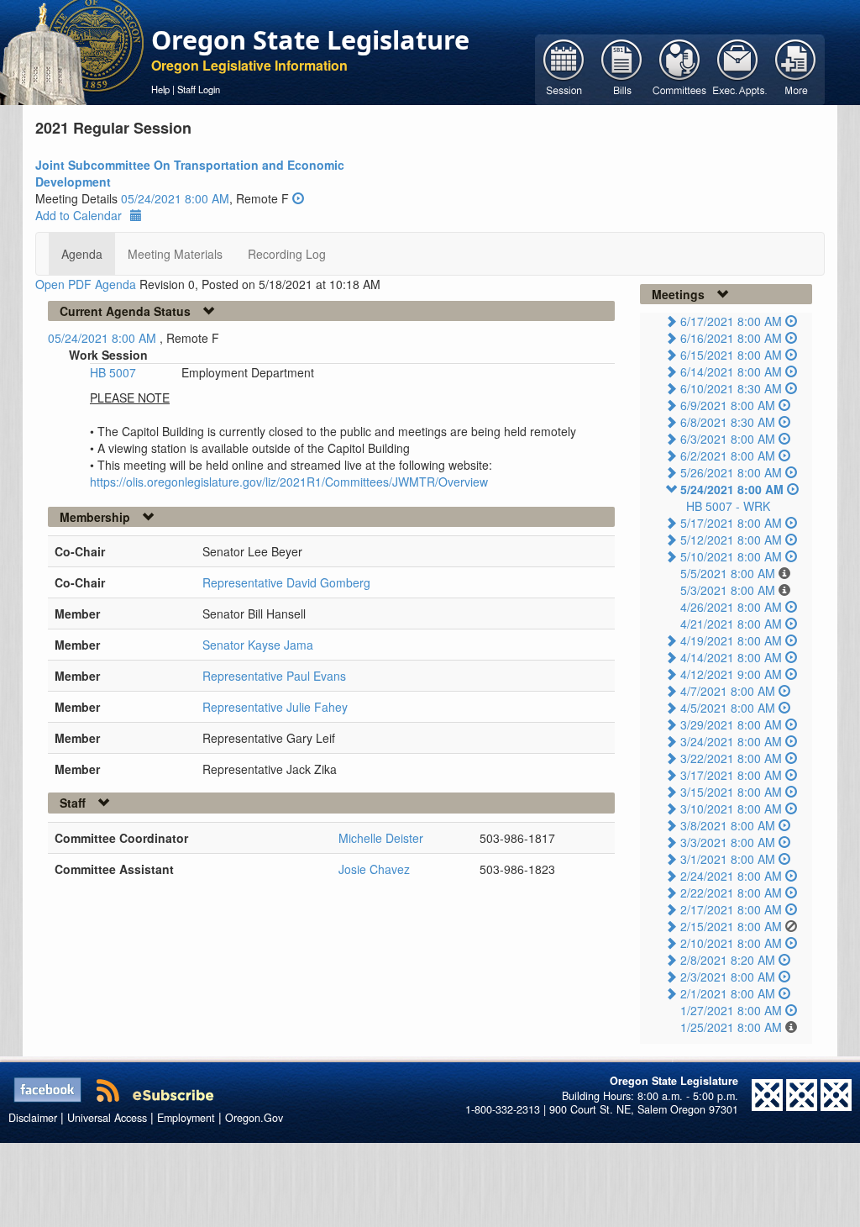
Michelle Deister (380, 837)
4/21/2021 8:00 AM (731, 623)
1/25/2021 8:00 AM (731, 1027)
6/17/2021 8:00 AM (731, 321)
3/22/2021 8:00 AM (731, 758)
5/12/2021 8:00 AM (731, 539)
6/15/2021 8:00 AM (731, 354)
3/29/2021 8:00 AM (731, 724)
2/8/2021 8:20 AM (727, 959)
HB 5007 (113, 372)
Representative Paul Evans (274, 675)
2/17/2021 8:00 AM (731, 909)
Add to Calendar (78, 215)
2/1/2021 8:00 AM (727, 993)
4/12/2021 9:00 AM (731, 674)
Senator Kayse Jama (257, 644)
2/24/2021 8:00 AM (731, 875)
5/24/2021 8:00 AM (732, 489)
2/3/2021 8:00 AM (727, 976)
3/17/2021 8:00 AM (731, 774)
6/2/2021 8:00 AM (727, 455)
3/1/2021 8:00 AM (727, 858)
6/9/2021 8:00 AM (727, 405)
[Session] (564, 68)
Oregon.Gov (254, 1117)
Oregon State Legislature (310, 39)
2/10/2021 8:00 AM (731, 943)
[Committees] (680, 68)
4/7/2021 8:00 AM (727, 690)
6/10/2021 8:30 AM (731, 388)
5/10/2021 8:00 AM (731, 556)
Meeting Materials (175, 253)
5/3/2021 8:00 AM (727, 590)
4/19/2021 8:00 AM (731, 640)
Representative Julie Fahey (275, 706)
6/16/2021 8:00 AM (731, 337)
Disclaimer (32, 1117)
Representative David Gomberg (286, 582)
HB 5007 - (728, 506)
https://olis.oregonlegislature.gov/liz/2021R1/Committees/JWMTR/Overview (289, 481)
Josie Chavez (374, 869)
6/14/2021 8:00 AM (731, 371)
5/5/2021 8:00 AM (727, 573)
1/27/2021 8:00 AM (731, 1010)
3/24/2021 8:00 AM (731, 741)
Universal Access (107, 1117)
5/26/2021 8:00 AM (731, 472)
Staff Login (198, 89)
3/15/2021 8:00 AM (731, 791)
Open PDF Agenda (85, 284)
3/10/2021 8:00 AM (731, 808)
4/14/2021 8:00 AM (731, 657)
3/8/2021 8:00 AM (727, 825)
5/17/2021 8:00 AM (731, 522)
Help (160, 89)
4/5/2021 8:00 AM (727, 707)
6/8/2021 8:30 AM (727, 421)
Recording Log (287, 253)
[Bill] (622, 68)
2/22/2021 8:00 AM (731, 892)
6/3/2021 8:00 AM (727, 438)
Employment (186, 1117)
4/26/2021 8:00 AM (731, 606)
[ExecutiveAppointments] (738, 68)
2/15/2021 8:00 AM (731, 926)
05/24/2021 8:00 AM (175, 198)
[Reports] (796, 68)
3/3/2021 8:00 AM (727, 842)
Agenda (81, 253)
